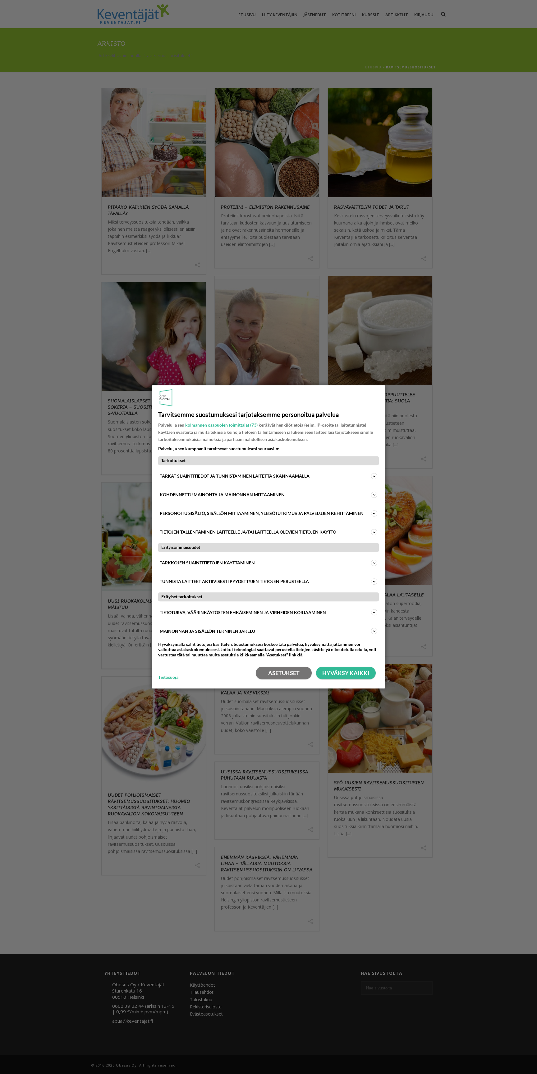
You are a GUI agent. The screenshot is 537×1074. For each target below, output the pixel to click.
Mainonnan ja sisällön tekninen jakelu (207, 631)
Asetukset (284, 673)
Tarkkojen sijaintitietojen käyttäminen (207, 563)
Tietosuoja (168, 677)
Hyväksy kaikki (345, 673)
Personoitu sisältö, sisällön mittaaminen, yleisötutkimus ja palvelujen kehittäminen (262, 513)
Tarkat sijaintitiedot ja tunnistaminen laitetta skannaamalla (235, 476)
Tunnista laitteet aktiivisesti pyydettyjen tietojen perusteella (234, 581)
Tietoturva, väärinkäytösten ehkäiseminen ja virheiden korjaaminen (243, 612)
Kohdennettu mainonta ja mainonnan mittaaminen (222, 494)
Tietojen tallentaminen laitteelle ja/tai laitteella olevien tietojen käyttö (248, 532)
